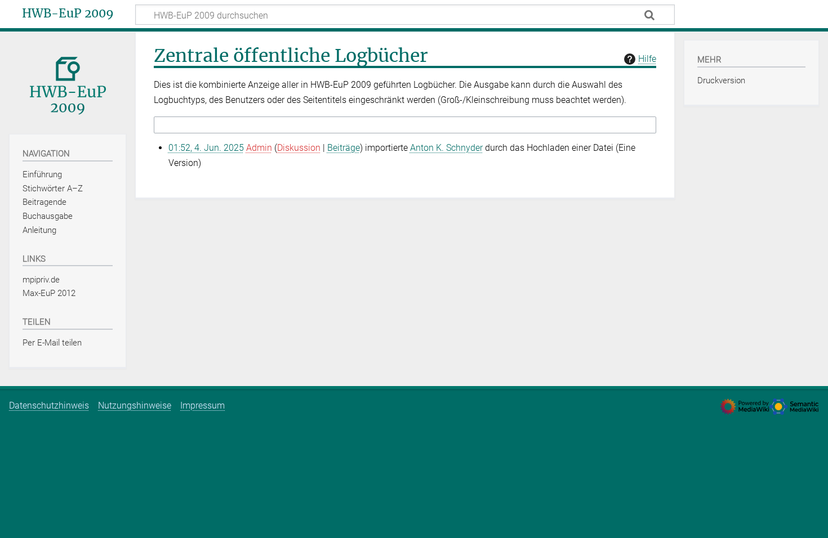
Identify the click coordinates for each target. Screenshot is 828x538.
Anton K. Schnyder (446, 147)
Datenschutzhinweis (49, 405)
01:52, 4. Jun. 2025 (206, 147)
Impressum (202, 405)
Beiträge (343, 147)
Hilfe (647, 58)
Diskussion (298, 147)
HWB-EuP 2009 (68, 13)
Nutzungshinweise (134, 405)
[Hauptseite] (67, 81)
